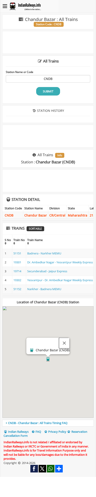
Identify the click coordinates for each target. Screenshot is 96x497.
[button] (48, 359)
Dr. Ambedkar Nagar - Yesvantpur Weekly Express (60, 262)
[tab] (48, 423)
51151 (17, 253)
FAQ (38, 432)
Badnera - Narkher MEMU (44, 253)
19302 (17, 280)
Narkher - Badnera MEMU (44, 289)
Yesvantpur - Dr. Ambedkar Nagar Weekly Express (60, 280)
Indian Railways (18, 432)
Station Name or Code (19, 72)
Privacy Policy (57, 432)
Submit (48, 91)
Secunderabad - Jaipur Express (47, 271)
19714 (17, 271)
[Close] (64, 343)
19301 (17, 262)
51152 (17, 289)
